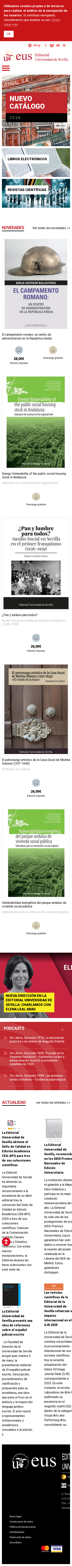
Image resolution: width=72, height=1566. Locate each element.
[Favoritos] (62, 247)
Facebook (46, 45)
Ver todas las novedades (49, 228)
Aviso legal (15, 1516)
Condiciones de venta (21, 1521)
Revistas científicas (27, 190)
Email (64, 45)
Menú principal (6, 68)
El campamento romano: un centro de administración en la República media (27, 336)
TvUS (58, 45)
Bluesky (52, 45)
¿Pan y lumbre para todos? (20, 615)
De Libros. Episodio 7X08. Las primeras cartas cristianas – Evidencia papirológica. (38, 1077)
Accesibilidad (30, 45)
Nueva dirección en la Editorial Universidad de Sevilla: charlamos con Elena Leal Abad (29, 1002)
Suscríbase (16, 1542)
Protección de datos (20, 1537)
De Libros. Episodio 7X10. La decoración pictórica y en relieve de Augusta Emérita (37, 1039)
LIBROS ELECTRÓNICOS (27, 159)
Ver (58, 125)
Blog (36, 45)
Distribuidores (17, 1532)
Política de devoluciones (23, 1527)
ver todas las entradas (51, 1102)
